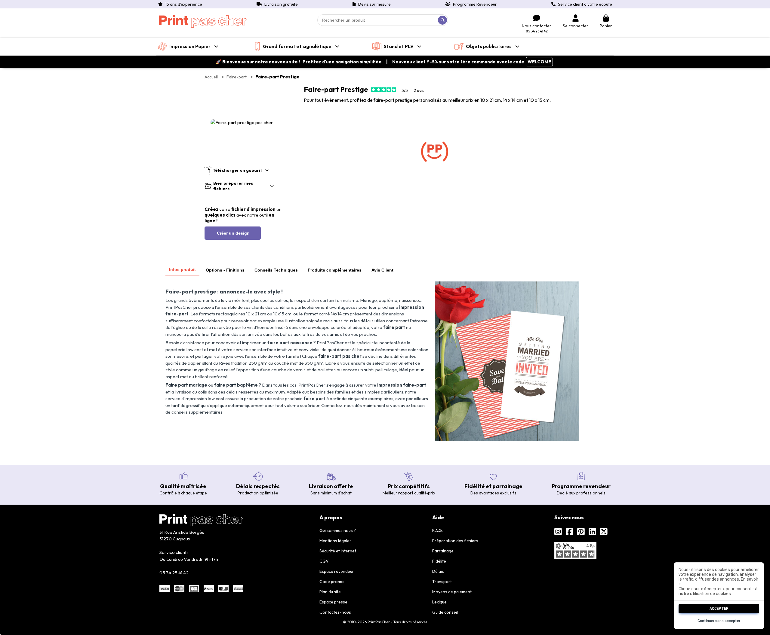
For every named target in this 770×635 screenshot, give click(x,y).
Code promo (331, 581)
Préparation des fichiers (455, 540)
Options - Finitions (225, 270)
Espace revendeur (336, 571)
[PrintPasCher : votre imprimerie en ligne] (203, 21)
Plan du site (330, 591)
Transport (442, 581)
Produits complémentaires (335, 270)
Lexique (439, 602)
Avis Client (382, 270)
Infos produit (182, 269)
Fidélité (439, 561)
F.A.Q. (437, 530)
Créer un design (233, 233)
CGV (324, 561)
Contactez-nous (335, 612)
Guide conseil (445, 612)
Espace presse (333, 602)
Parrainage (443, 551)
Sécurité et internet (337, 551)
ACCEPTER (719, 608)
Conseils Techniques (276, 270)
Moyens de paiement (452, 591)
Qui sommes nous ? (337, 530)
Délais (438, 571)
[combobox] (382, 20)
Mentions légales (335, 540)
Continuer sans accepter (719, 621)
